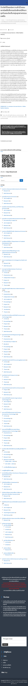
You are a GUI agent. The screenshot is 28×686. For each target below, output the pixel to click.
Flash (15, 682)
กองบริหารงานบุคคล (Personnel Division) (12, 218)
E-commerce (3, 117)
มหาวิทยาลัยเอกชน (8, 540)
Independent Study (9, 277)
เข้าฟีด (4, 662)
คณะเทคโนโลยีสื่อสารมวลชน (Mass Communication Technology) (11, 430)
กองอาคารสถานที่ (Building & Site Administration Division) (11, 251)
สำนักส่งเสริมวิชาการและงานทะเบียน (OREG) (13, 518)
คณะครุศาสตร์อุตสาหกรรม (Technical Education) (12, 270)
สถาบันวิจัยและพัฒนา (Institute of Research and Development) (14, 474)
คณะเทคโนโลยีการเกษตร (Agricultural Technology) (12, 399)
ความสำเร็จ (9, 117)
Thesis (3, 115)
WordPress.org (6, 667)
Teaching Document (9, 512)
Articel (5, 452)
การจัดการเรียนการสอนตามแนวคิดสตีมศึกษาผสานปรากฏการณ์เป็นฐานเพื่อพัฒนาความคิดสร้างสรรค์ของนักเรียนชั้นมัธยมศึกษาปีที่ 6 (14, 608)
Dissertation (7, 275)
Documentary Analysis (10, 220)
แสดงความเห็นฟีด (7, 665)
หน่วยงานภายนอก (6, 523)
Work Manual (7, 193)
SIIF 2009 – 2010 (9, 464)
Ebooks (5, 344)
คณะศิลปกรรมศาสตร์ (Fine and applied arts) (13, 360)
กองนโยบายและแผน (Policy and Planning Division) (12, 207)
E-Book (6, 505)
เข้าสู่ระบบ (5, 660)
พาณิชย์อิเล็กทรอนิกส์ (22, 117)
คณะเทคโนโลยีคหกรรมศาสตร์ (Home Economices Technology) (11, 413)
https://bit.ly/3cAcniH (11, 172)
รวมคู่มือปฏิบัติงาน (6, 470)
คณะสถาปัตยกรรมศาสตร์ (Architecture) (12, 388)
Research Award (8, 459)
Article (5, 272)
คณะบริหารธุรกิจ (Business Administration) (15, 20)
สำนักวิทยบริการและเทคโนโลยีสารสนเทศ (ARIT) (14, 502)
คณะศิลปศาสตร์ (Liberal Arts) (9, 375)
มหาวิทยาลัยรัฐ (7, 525)
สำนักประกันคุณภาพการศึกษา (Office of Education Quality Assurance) (12, 493)
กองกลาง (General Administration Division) (13, 189)
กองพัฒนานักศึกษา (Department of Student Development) (13, 242)
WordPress (14, 683)
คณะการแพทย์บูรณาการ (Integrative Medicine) (14, 260)
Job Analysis (7, 198)
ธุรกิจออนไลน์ (14, 117)
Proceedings (7, 302)
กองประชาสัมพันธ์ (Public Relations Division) (13, 231)
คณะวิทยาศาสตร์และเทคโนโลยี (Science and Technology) (13, 316)
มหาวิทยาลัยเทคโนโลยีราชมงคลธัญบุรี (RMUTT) (14, 449)
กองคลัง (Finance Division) (9, 196)
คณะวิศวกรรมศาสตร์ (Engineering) (11, 335)
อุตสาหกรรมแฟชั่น (4, 118)
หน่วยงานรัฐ (7, 548)
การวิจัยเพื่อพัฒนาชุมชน (10, 467)
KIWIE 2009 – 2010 (10, 461)
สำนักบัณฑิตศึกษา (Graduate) (9, 482)
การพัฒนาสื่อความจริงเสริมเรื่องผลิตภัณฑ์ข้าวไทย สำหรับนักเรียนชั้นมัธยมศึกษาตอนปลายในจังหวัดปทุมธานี (14, 602)
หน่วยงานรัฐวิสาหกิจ (9, 553)
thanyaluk (11, 29)
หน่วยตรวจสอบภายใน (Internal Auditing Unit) (14, 559)
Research (6, 191)
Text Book (6, 309)
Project (6, 280)
